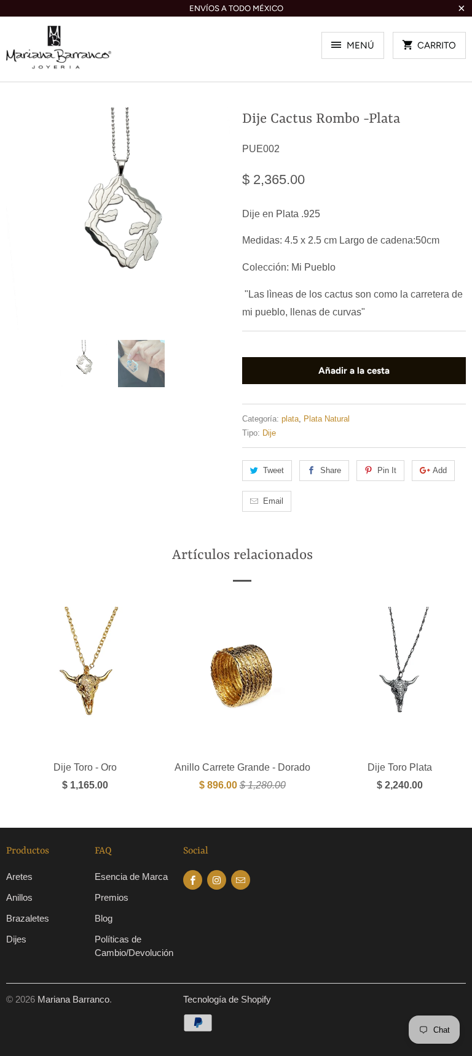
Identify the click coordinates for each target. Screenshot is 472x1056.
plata (290, 418)
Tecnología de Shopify (227, 999)
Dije (269, 432)
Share (330, 470)
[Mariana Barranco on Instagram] (216, 880)
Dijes (16, 939)
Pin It (386, 470)
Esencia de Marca (131, 876)
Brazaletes (27, 918)
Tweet (273, 470)
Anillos (19, 897)
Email (273, 501)
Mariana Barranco (73, 999)
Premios (111, 897)
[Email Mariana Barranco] (240, 880)
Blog (103, 918)
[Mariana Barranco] (59, 54)
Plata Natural (327, 418)
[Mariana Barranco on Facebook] (192, 880)
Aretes (19, 876)
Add (440, 470)
